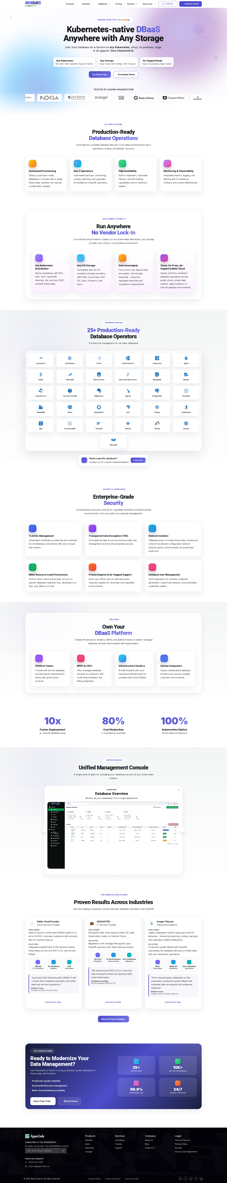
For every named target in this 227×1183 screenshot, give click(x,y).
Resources (148, 4)
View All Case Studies (113, 1019)
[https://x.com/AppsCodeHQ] (186, 1179)
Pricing (119, 4)
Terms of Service (112, 1179)
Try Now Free (99, 74)
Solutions (86, 4)
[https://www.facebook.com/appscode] (196, 1179)
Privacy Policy (95, 1179)
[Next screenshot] (182, 830)
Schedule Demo (126, 74)
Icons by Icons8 (132, 1179)
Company (150, 1136)
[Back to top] (221, 1175)
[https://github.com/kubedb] (180, 1179)
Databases (103, 4)
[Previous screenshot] (44, 830)
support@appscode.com (39, 1166)
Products (70, 4)
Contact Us (137, 460)
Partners (131, 4)
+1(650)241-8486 (35, 1162)
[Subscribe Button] (63, 1150)
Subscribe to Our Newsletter (40, 1142)
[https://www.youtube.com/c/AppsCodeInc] (201, 1179)
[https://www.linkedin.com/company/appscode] (191, 1179)
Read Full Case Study (53, 1002)
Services (120, 1136)
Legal (178, 1136)
